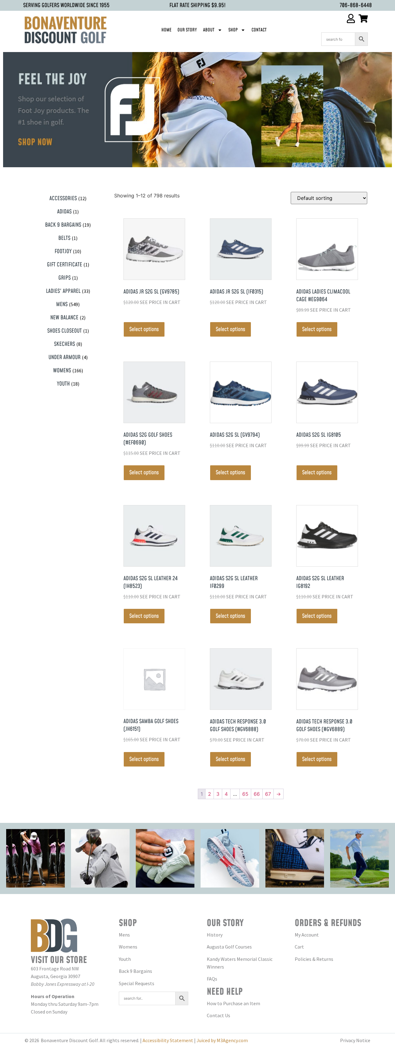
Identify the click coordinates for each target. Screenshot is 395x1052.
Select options (144, 329)
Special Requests (136, 983)
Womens (128, 947)
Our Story (187, 30)
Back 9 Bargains (135, 971)
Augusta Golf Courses (229, 947)
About (208, 30)
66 (257, 794)
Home (166, 30)
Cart (299, 947)
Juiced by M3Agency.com (222, 1040)
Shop (233, 30)
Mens (124, 935)
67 (268, 794)
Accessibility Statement (168, 1040)
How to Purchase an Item (233, 1003)
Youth (125, 959)
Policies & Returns (314, 959)
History (214, 935)
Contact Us (218, 1015)
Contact (259, 30)
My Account (307, 935)
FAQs (212, 979)
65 (245, 794)
